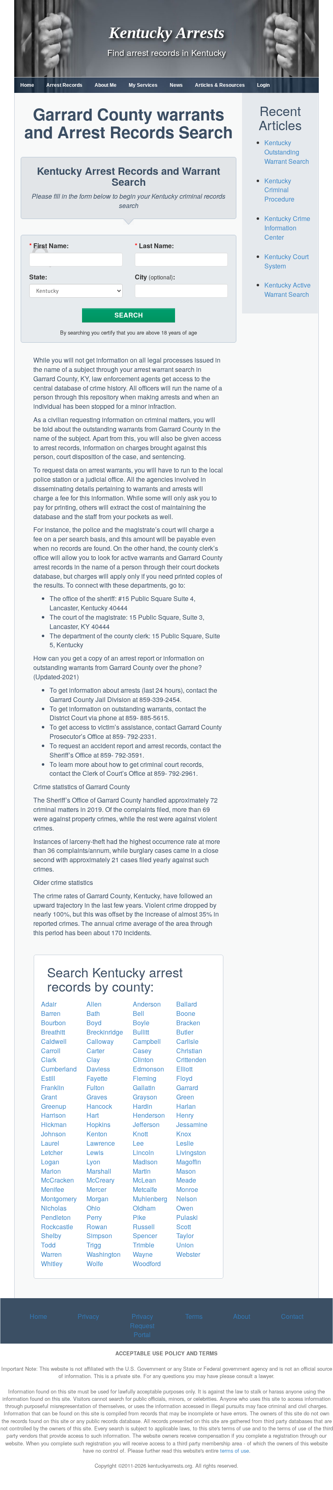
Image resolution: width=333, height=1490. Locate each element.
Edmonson (148, 1068)
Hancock (99, 1106)
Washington (103, 1254)
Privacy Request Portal (142, 1326)
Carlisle (187, 1041)
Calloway (100, 1041)
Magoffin (188, 1161)
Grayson (145, 1096)
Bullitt (141, 1032)
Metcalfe (145, 1189)
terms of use (234, 1450)
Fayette (97, 1078)
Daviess (98, 1068)
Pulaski (187, 1217)
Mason (186, 1171)
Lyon (93, 1161)
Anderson (147, 1004)
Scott (183, 1226)
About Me (106, 85)
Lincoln (143, 1152)
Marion (51, 1171)
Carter (95, 1050)
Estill (48, 1078)
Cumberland (59, 1068)
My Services (143, 85)
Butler (184, 1032)
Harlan (186, 1106)
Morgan (97, 1198)
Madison (145, 1161)
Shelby (51, 1235)
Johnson (53, 1133)
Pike (139, 1217)
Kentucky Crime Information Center (287, 228)
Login (263, 85)
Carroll (51, 1050)
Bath (93, 1013)
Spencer (145, 1235)
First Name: (49, 245)
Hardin (142, 1106)
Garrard (187, 1087)
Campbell (147, 1041)
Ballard (186, 1004)
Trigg (93, 1245)
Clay (93, 1059)
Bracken (188, 1022)
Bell (138, 1013)
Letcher (52, 1152)
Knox (183, 1133)
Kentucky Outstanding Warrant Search (286, 152)
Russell (144, 1226)
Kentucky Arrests (167, 32)
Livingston (191, 1152)
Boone (185, 1013)
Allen (94, 1004)
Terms (194, 1316)
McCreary (100, 1180)
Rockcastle (57, 1226)
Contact (292, 1316)
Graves (96, 1096)
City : (155, 277)
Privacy (88, 1316)
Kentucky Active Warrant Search (287, 289)
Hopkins (98, 1124)
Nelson (186, 1198)
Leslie (185, 1143)
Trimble (143, 1245)
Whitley (52, 1263)
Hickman (54, 1124)
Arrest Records (64, 85)
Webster (188, 1254)
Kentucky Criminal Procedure (279, 190)
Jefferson (146, 1124)
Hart (92, 1115)
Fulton (95, 1087)
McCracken (57, 1180)
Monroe (187, 1189)
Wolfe (94, 1263)
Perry (94, 1217)
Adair (48, 1004)
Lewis (95, 1152)
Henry (185, 1115)
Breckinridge (104, 1032)
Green (185, 1096)
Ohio (93, 1208)
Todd (48, 1245)
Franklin (52, 1087)
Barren (51, 1013)
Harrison (53, 1115)
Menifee (52, 1189)
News (176, 85)
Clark (48, 1059)
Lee (138, 1143)
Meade (186, 1180)
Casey (142, 1050)
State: (38, 277)
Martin (142, 1171)
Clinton (143, 1059)
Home (27, 85)
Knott (140, 1133)
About (241, 1316)
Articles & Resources (220, 85)
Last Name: (154, 245)
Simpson (99, 1235)
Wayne (143, 1254)
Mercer (96, 1189)
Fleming (144, 1078)
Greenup (53, 1106)
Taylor (185, 1235)
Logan (50, 1161)
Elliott (184, 1068)
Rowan (96, 1226)
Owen (184, 1208)
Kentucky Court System (286, 261)
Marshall (98, 1171)
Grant (49, 1096)
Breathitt (53, 1032)
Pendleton (56, 1217)
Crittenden (191, 1059)
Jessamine (192, 1124)
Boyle (141, 1022)
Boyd (94, 1022)
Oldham (144, 1208)
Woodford (147, 1263)
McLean (144, 1180)
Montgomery (59, 1198)
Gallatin (144, 1087)
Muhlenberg (150, 1198)
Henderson (149, 1115)
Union (185, 1245)
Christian (189, 1050)
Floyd (184, 1078)
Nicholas (54, 1208)
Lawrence (100, 1143)
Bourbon (53, 1022)
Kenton (96, 1133)
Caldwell (54, 1041)
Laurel (50, 1143)
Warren (51, 1254)
